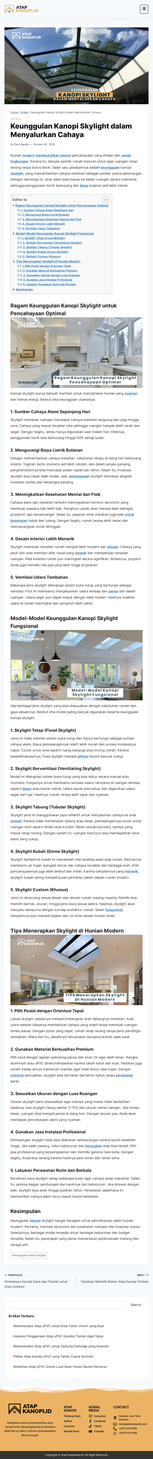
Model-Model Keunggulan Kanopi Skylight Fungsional (55, 233)
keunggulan (110, 167)
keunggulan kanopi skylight (29, 1255)
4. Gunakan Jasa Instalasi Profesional (47, 279)
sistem (65, 155)
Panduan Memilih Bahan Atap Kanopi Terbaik (115, 1278)
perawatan (124, 1075)
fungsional (114, 910)
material (17, 1075)
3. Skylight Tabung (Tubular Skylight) (47, 247)
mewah (81, 553)
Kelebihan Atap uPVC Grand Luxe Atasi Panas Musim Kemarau (60, 1367)
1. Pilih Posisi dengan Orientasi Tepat (46, 266)
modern (28, 155)
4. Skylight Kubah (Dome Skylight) (45, 252)
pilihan (83, 756)
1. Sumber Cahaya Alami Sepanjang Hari (47, 210)
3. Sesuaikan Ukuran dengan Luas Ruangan (51, 275)
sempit (16, 821)
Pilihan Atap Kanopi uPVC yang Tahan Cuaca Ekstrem (53, 1356)
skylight (16, 173)
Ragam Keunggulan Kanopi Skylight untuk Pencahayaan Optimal (61, 205)
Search (135, 1305)
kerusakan (93, 1146)
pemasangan (79, 476)
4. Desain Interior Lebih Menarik (43, 224)
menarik (131, 871)
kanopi (35, 1221)
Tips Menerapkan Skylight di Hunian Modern (48, 261)
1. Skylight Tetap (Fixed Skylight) (43, 238)
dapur (27, 789)
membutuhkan (47, 155)
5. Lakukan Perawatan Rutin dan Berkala (49, 284)
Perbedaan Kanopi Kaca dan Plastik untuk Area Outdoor (36, 1281)
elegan (112, 547)
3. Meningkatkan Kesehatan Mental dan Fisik (52, 219)
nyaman (131, 393)
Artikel (15, 119)
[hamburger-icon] (144, 9)
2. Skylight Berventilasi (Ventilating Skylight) (52, 242)
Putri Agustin (21, 144)
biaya (84, 185)
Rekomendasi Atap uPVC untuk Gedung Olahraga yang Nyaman (61, 1346)
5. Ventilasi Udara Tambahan (41, 228)
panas (113, 591)
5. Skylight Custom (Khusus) (42, 256)
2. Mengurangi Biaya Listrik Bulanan (45, 214)
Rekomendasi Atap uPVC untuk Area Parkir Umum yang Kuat (58, 1326)
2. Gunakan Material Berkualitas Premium (50, 270)
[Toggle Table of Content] (104, 200)
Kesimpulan (24, 289)
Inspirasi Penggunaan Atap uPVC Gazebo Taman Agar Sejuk (58, 1336)
